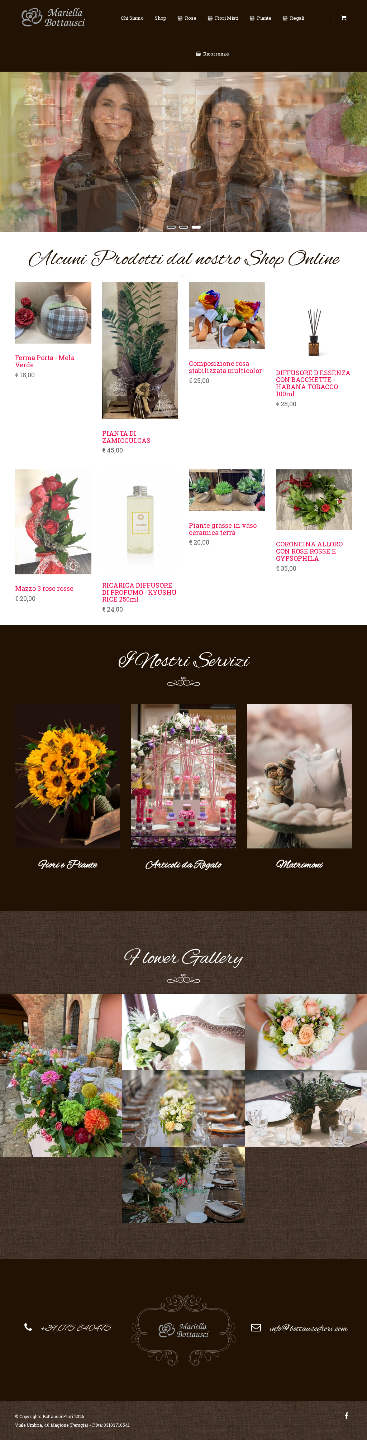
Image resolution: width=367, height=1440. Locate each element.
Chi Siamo (132, 18)
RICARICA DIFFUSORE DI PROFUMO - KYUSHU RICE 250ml (139, 592)
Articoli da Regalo (183, 865)
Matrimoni (299, 865)
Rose (189, 18)
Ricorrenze (215, 54)
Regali (296, 18)
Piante (263, 18)
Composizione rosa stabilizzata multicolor (225, 367)
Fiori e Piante (68, 865)
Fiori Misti (225, 18)
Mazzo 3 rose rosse (44, 588)
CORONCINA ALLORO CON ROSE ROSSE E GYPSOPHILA (309, 551)
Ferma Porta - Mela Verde (45, 361)
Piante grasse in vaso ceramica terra (223, 529)
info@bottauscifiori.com (308, 1329)
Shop (160, 18)
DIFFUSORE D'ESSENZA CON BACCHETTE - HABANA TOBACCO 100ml (313, 383)
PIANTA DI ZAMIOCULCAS (126, 437)
